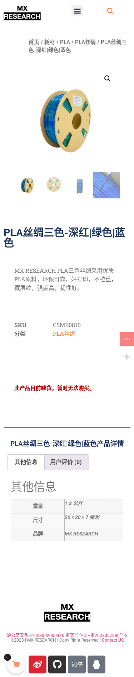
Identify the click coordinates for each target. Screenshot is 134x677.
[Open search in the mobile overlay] (110, 11)
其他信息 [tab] (26, 462)
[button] (77, 10)
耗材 (49, 42)
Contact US (113, 640)
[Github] (57, 664)
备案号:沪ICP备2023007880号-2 (96, 635)
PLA (65, 42)
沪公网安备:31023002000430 (35, 635)
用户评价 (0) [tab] (66, 462)
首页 (34, 42)
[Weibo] (37, 664)
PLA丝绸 (85, 42)
